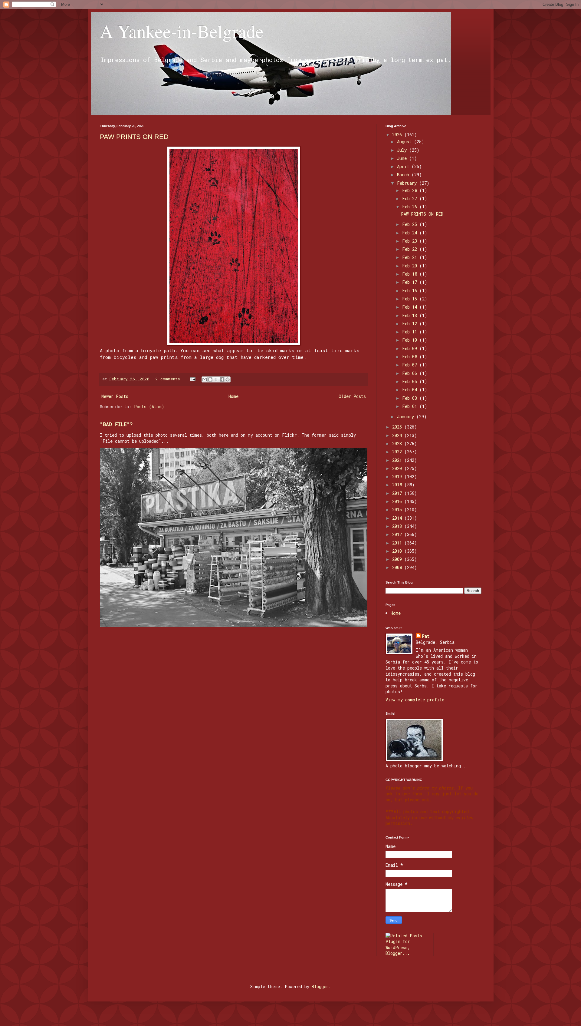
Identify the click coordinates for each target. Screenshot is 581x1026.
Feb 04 (410, 389)
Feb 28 (410, 190)
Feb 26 (410, 207)
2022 (398, 452)
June (403, 158)
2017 (398, 493)
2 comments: (170, 378)
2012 (398, 534)
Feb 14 (410, 307)
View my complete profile (415, 700)
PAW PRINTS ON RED (134, 137)
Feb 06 (410, 373)
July (403, 150)
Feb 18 (410, 274)
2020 (398, 468)
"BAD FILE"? (116, 424)
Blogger (320, 986)
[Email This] (205, 379)
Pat (425, 636)
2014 (398, 518)
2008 (398, 567)
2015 (398, 509)
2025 (398, 427)
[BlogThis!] (210, 379)
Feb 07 (410, 365)
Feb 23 (410, 241)
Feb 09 (410, 348)
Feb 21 (410, 257)
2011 (398, 543)
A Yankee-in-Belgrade (182, 31)
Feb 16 (410, 290)
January (406, 416)
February (408, 183)
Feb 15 (410, 299)
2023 (398, 443)
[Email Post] (193, 378)
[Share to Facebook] (222, 379)
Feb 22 (410, 249)
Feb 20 (410, 266)
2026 (398, 134)
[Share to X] (216, 379)
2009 (398, 559)
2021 (398, 460)
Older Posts (352, 396)
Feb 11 (410, 332)
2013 (398, 526)
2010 (398, 551)
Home (233, 396)
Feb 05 (410, 381)
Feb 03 (410, 398)
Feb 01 (410, 406)
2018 (398, 485)
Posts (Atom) (149, 406)
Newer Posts (114, 396)
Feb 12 (410, 323)
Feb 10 (410, 340)
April (404, 166)
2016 (398, 501)
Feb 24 (410, 233)
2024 (398, 435)
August (405, 141)
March (404, 174)
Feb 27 (410, 198)
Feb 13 (410, 315)
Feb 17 (410, 282)
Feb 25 (410, 224)
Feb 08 (410, 356)
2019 (398, 476)
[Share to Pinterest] (228, 379)
